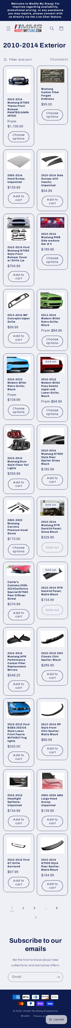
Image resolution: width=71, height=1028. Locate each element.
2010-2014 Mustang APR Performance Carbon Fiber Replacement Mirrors (16, 661)
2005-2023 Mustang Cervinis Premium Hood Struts (17, 526)
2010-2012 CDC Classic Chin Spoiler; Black (52, 656)
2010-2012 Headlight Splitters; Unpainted (14, 800)
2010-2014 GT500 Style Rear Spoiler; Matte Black (50, 864)
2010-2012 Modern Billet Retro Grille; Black (16, 384)
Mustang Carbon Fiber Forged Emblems (50, 93)
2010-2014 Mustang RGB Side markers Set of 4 (50, 238)
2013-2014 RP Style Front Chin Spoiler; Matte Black (51, 729)
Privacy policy (42, 1016)
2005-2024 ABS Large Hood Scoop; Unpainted (52, 800)
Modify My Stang (33, 1011)
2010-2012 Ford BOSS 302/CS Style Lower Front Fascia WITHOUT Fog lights (18, 732)
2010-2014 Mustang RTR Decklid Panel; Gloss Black (51, 526)
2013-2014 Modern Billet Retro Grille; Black (50, 319)
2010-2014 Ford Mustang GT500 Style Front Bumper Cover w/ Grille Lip (18, 254)
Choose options (19, 136)
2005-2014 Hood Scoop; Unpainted (16, 178)
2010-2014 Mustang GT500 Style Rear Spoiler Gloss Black (52, 457)
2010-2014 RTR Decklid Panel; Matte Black (52, 591)
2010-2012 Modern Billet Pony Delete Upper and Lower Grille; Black (50, 387)
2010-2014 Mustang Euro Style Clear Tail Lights (18, 463)
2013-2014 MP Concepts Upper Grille (18, 318)
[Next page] (35, 917)
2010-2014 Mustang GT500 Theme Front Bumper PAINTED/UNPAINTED (18, 107)
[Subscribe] (58, 977)
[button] (8, 28)
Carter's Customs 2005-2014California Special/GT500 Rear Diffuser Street (17, 590)
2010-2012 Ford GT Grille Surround (18, 863)
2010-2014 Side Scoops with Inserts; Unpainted (52, 180)
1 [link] (12, 908)
